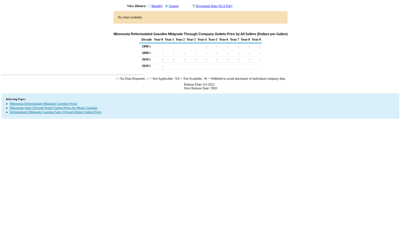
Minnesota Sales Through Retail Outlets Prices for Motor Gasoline (53, 108)
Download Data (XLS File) (214, 6)
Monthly (157, 6)
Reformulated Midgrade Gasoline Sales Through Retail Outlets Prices (56, 112)
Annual (173, 6)
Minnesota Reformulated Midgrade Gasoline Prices (43, 103)
